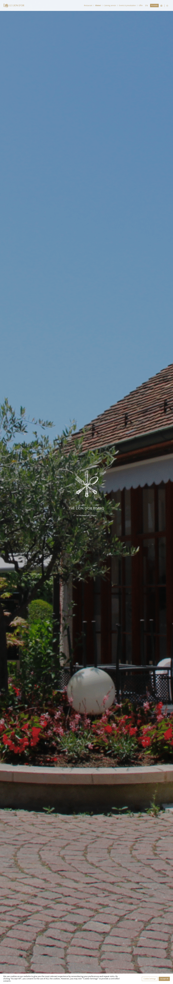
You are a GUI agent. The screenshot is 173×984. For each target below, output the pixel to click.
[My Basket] (167, 5)
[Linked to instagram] (161, 5)
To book (154, 5)
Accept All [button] (164, 979)
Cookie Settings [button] (149, 979)
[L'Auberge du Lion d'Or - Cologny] (14, 5)
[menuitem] (88, 5)
